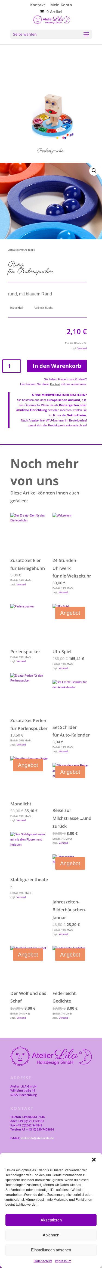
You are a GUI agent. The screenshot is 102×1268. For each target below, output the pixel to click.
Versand (82, 348)
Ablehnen (51, 1235)
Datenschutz (43, 1261)
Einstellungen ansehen (51, 1250)
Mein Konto (61, 5)
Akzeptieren (51, 1220)
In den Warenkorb (57, 365)
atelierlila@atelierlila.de (37, 1138)
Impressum (63, 1261)
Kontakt (37, 5)
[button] (94, 1159)
